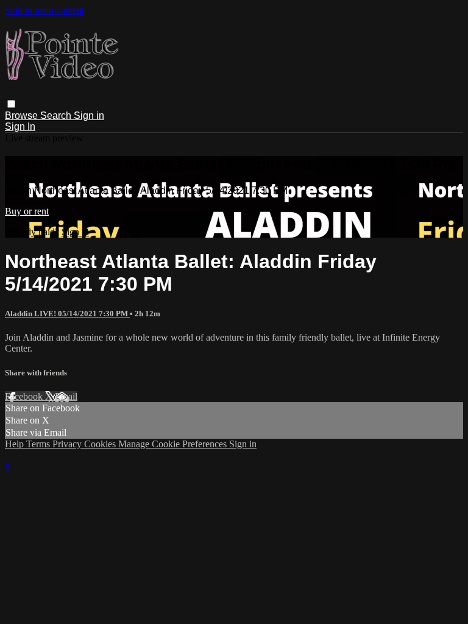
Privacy (68, 444)
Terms (39, 444)
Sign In (20, 126)
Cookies (101, 444)
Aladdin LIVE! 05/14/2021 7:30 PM (67, 313)
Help (15, 444)
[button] (11, 104)
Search (57, 115)
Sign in (89, 115)
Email (66, 396)
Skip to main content (44, 10)
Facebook (25, 396)
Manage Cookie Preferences (173, 444)
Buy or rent (27, 211)
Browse (22, 115)
